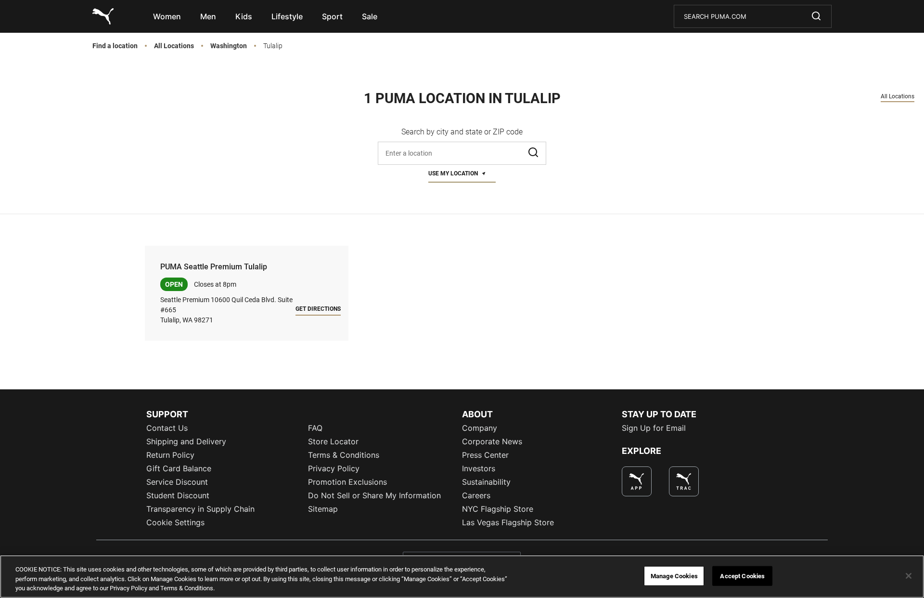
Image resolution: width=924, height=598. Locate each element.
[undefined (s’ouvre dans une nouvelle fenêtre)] (637, 481)
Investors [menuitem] (478, 468)
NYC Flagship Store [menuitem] (497, 509)
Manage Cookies (674, 575)
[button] (534, 153)
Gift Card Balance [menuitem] (178, 468)
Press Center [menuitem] (485, 455)
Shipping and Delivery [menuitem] (186, 441)
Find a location (115, 46)
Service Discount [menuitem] (177, 482)
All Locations (174, 46)
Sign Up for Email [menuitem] (654, 428)
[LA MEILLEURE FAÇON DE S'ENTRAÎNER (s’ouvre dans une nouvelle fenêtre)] (684, 481)
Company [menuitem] (479, 428)
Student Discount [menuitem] (177, 495)
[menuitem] (167, 16)
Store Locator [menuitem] (333, 441)
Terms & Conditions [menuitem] (343, 455)
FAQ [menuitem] (315, 428)
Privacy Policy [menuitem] (333, 468)
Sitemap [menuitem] (323, 509)
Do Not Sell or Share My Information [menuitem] (374, 495)
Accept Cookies (742, 575)
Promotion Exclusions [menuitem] (347, 482)
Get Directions (318, 309)
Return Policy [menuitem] (170, 455)
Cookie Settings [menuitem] (175, 522)
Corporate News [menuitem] (492, 441)
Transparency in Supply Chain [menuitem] (200, 509)
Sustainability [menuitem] (486, 482)
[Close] (908, 575)
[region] (462, 576)
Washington (228, 46)
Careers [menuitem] (476, 495)
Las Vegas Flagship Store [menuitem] (508, 522)
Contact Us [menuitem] (167, 428)
